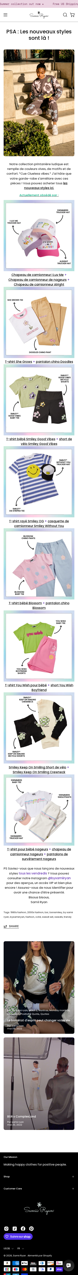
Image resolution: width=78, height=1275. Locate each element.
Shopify (47, 1255)
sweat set (47, 916)
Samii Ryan (19, 1255)
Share (14, 926)
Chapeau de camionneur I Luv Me (37, 275)
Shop (7, 1176)
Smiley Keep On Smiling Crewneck (39, 772)
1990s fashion (18, 912)
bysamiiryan (17, 916)
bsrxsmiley (56, 912)
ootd (38, 916)
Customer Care (13, 1188)
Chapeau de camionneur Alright (39, 284)
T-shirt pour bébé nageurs (27, 849)
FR (18, 1248)
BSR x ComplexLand (21, 1116)
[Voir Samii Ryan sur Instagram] (6, 1228)
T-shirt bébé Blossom (25, 603)
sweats (58, 916)
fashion (30, 916)
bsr (46, 912)
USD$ (7, 1248)
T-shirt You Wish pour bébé (26, 685)
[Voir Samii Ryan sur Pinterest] (31, 1228)
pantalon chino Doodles (54, 361)
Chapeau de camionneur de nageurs (37, 280)
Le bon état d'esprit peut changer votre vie (38, 1020)
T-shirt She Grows (18, 361)
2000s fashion (35, 912)
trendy (67, 916)
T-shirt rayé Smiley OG (26, 521)
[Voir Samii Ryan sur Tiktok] (14, 1228)
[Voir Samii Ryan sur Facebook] (23, 1228)
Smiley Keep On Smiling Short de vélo (37, 767)
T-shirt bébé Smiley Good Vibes (30, 439)
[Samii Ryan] (39, 15)
